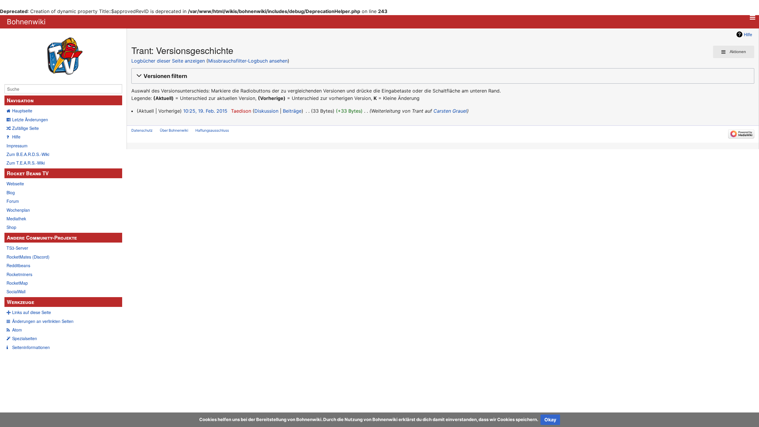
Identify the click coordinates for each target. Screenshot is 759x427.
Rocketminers (19, 274)
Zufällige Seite (25, 128)
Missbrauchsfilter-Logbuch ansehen (248, 61)
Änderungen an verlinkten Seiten (43, 321)
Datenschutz (142, 130)
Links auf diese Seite (31, 312)
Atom (17, 330)
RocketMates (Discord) (28, 257)
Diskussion (266, 111)
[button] (441, 75)
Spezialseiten (24, 338)
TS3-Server (17, 248)
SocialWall (16, 291)
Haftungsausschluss (212, 130)
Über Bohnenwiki (174, 130)
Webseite (15, 184)
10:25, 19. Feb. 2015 (205, 111)
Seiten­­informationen (31, 347)
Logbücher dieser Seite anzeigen (168, 61)
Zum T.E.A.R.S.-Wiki (26, 163)
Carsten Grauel (450, 111)
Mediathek (16, 219)
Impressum (17, 146)
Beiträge (292, 111)
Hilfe (16, 137)
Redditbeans (18, 265)
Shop (11, 227)
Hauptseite (22, 111)
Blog (11, 192)
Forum (13, 201)
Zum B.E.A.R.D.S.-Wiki (28, 154)
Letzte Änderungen (30, 119)
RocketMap (17, 283)
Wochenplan (18, 210)
